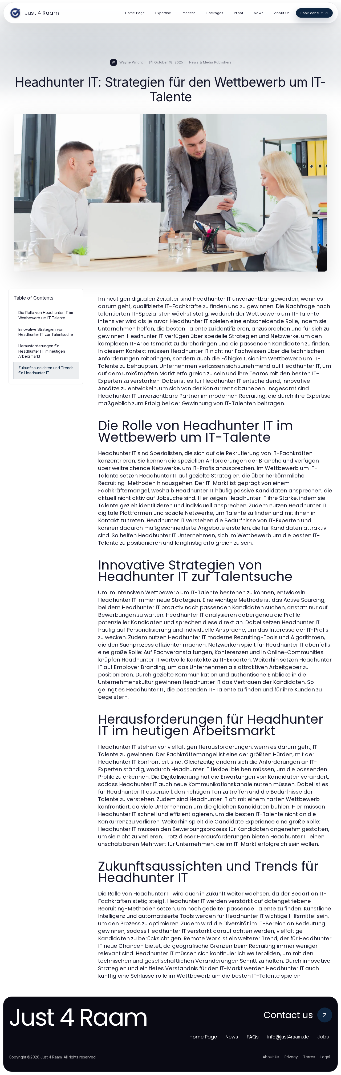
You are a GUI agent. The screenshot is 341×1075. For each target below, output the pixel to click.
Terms (309, 1057)
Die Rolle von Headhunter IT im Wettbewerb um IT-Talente (45, 315)
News (231, 1036)
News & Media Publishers (210, 62)
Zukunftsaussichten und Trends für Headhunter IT (46, 370)
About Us (271, 1057)
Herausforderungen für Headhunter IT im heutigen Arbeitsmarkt (41, 351)
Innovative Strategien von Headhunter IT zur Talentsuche (45, 332)
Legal (325, 1057)
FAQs (253, 1036)
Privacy (291, 1057)
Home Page (203, 1036)
